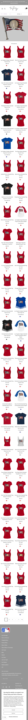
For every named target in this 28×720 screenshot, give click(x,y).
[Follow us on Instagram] (6, 685)
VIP (2, 665)
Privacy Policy (4, 641)
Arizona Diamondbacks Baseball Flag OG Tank (7, 403)
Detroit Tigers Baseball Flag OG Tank (7, 287)
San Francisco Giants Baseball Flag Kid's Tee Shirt (7, 128)
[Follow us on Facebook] (3, 685)
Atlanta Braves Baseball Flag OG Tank (21, 173)
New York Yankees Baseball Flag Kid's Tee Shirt (7, 82)
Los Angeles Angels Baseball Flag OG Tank (21, 82)
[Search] (4, 7)
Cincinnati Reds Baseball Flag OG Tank (21, 585)
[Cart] (25, 7)
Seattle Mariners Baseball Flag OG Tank (7, 173)
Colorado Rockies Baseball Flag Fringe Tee (7, 333)
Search (3, 653)
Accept (13, 710)
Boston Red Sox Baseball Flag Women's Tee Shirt (7, 540)
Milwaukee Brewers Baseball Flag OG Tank (21, 357)
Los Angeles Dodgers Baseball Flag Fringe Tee (20, 310)
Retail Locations (5, 663)
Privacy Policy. (13, 706)
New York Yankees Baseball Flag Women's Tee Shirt (7, 242)
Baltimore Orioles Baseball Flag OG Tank (7, 310)
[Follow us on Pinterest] (9, 685)
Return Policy (4, 643)
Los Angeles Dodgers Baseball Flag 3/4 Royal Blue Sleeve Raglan (20, 334)
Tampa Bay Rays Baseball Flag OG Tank (21, 196)
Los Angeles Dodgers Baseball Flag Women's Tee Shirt (20, 128)
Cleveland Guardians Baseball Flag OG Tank (21, 380)
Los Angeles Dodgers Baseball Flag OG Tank (7, 59)
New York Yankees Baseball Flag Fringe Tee (21, 608)
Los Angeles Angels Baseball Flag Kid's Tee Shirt (21, 105)
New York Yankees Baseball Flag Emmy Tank (21, 448)
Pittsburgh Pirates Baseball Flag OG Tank (20, 563)
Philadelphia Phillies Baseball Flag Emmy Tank (7, 448)
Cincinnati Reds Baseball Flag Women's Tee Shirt (21, 517)
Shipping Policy (5, 638)
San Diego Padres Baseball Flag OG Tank (20, 150)
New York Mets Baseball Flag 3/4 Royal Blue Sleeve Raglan (21, 403)
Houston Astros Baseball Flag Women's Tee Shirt (21, 494)
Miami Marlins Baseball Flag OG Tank (7, 585)
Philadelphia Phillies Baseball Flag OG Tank (7, 105)
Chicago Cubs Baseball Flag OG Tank (7, 608)
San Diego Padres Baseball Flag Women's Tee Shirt (20, 471)
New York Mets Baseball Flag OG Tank (21, 264)
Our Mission (4, 660)
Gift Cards (4, 648)
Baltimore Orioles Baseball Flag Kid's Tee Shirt (7, 196)
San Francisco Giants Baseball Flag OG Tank (7, 563)
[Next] (22, 618)
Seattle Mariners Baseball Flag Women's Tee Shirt (7, 357)
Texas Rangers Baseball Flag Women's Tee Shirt (7, 471)
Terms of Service (5, 636)
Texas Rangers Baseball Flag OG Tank (21, 540)
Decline (13, 713)
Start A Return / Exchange (7, 646)
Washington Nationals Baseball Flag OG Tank (20, 242)
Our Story (4, 655)
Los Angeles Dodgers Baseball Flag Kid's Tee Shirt (7, 150)
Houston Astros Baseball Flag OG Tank (7, 380)
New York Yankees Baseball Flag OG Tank (21, 59)
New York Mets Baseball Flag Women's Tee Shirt (7, 494)
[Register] (21, 677)
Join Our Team (5, 658)
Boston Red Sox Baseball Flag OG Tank (7, 219)
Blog (3, 651)
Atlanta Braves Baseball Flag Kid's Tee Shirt (21, 426)
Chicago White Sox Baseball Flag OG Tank (21, 287)
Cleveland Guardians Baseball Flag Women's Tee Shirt (7, 517)
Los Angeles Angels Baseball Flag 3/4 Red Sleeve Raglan (21, 219)
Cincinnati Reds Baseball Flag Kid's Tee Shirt (7, 426)
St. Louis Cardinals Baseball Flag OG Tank (7, 264)
